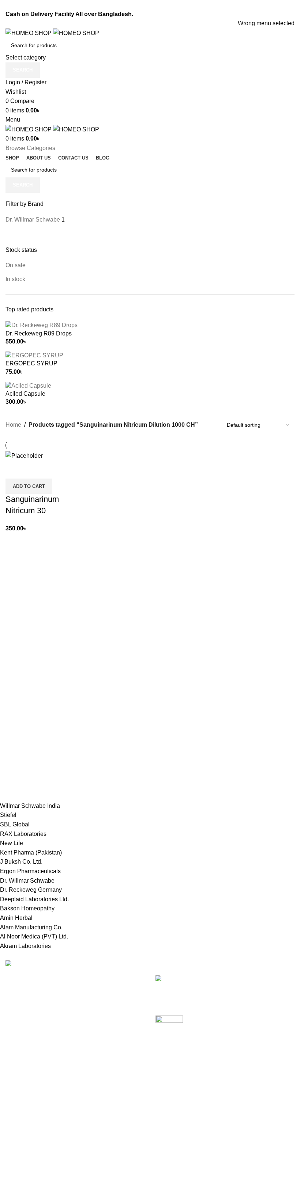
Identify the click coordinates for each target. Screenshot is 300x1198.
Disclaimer (119, 1186)
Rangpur (16, 1172)
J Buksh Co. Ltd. (21, 862)
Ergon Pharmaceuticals (30, 871)
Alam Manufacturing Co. (31, 927)
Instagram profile (227, 1090)
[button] (28, 486)
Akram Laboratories (25, 946)
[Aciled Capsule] (28, 385)
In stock (15, 279)
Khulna (14, 1131)
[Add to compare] (14, 469)
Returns (115, 1104)
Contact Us (119, 1131)
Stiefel (8, 815)
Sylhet (13, 1186)
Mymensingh (22, 1145)
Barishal (16, 1118)
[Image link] (28, 964)
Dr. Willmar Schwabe (27, 881)
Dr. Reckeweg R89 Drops (38, 333)
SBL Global (15, 824)
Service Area (122, 1172)
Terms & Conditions (130, 1118)
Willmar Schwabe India (30, 806)
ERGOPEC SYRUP (31, 363)
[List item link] (75, 1020)
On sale (15, 265)
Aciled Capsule (25, 394)
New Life (11, 843)
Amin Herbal (16, 918)
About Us (117, 1159)
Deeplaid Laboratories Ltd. (34, 899)
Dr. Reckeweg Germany (31, 890)
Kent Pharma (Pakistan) (31, 852)
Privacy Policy (123, 1090)
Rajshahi (17, 1159)
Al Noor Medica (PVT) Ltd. (34, 936)
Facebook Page (226, 1104)
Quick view (34, 469)
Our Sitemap (121, 1145)
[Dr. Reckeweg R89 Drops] (41, 325)
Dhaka (14, 1090)
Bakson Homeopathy (27, 908)
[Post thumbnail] (225, 983)
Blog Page (219, 1118)
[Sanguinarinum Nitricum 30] (24, 455)
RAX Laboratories (23, 834)
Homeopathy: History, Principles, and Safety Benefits (223, 1041)
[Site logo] (29, 33)
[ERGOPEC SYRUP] (34, 355)
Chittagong (19, 1104)
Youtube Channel (228, 1131)
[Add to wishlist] (54, 469)
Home (13, 425)
